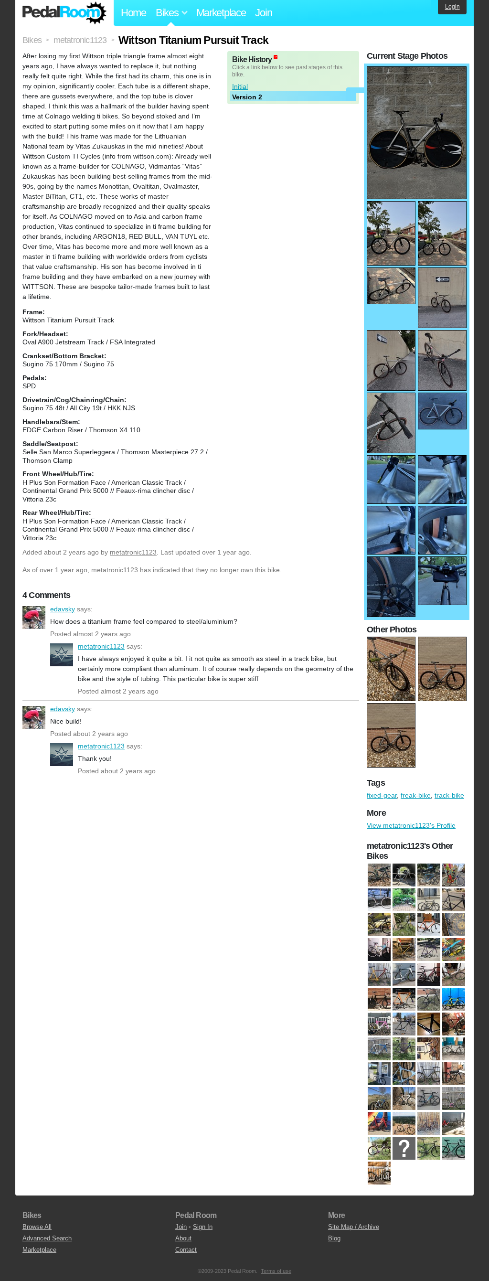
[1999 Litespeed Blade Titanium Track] (428, 900)
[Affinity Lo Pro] (453, 900)
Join (263, 13)
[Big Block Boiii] (404, 925)
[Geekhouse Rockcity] (404, 999)
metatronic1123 (133, 552)
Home (133, 13)
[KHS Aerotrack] (404, 1049)
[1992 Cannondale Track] (428, 875)
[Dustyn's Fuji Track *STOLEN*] (453, 950)
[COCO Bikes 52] (379, 950)
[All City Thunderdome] (379, 925)
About (183, 1238)
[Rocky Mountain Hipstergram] (428, 1099)
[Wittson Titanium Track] (379, 1173)
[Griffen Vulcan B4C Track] (379, 1024)
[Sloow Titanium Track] (453, 1099)
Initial (240, 86)
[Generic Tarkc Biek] (428, 999)
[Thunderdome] (428, 1124)
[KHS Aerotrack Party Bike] (428, 1049)
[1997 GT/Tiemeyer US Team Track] (453, 875)
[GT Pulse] (404, 1024)
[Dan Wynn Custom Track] (428, 950)
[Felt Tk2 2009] (404, 975)
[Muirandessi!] (428, 1074)
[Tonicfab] (404, 1149)
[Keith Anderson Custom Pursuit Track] (379, 1049)
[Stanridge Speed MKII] (379, 1124)
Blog (334, 1238)
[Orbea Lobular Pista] (379, 1099)
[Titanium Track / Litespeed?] (379, 1149)
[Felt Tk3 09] (428, 975)
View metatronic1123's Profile (411, 825)
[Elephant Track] (379, 975)
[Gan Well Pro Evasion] (379, 999)
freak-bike (416, 795)
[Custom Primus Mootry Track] (404, 950)
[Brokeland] (428, 925)
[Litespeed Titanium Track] (379, 1074)
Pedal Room (64, 12)
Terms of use (276, 1271)
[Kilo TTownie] (453, 1049)
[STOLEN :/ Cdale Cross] (404, 1124)
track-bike (449, 795)
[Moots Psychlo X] (379, 875)
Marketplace (221, 13)
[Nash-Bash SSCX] (453, 1074)
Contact (186, 1249)
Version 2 (247, 97)
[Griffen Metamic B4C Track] (453, 999)
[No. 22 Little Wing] (404, 875)
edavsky (33, 617)
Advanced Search (47, 1238)
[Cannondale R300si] (453, 925)
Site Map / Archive (353, 1226)
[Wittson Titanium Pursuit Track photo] (417, 71)
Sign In (203, 1226)
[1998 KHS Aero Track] (379, 900)
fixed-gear (382, 795)
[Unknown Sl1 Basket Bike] (453, 1149)
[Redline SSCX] (404, 1099)
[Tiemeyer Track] (453, 1124)
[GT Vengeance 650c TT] (428, 1024)
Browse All (37, 1226)
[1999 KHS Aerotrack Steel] (404, 900)
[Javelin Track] (453, 1024)
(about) (275, 57)
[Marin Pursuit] (404, 1074)
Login (452, 6)
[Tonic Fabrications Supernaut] (428, 1149)
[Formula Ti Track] (453, 975)
